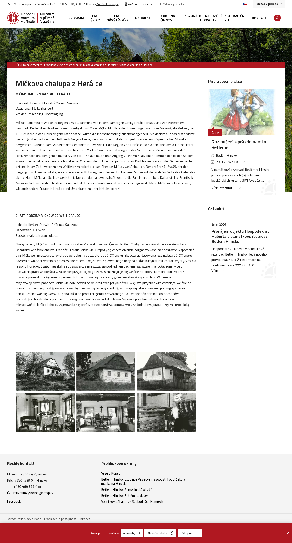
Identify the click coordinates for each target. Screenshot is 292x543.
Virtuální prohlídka (173, 4)
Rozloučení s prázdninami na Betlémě (240, 144)
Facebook (14, 501)
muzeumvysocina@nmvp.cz (33, 492)
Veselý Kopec (110, 473)
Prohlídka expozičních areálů (62, 64)
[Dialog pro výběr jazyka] (246, 4)
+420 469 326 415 (27, 486)
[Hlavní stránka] (17, 64)
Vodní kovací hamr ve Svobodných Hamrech (132, 501)
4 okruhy (129, 533)
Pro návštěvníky (31, 64)
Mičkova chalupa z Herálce (100, 64)
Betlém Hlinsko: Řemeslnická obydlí (126, 489)
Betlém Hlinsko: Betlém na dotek (124, 495)
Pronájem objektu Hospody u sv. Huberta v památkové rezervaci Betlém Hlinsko (240, 236)
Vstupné (187, 533)
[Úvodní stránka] (30, 18)
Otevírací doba (157, 533)
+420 (131, 4)
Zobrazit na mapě (107, 4)
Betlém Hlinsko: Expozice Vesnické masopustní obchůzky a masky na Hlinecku (143, 481)
